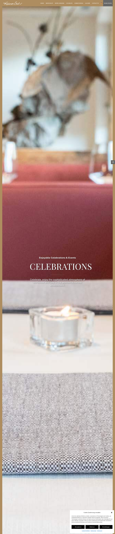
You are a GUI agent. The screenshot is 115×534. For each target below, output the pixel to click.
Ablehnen (92, 527)
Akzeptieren (78, 527)
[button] (111, 512)
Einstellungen (106, 527)
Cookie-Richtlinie (86, 530)
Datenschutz (93, 530)
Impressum (99, 530)
